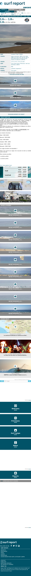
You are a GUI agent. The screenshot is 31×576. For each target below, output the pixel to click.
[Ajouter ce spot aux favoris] (29, 381)
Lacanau (7, 11)
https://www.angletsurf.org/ (6, 165)
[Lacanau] (20, 14)
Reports (15, 476)
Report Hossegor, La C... (15, 215)
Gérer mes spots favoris (10, 481)
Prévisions (4, 551)
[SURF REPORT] (8, 543)
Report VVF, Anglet (15, 85)
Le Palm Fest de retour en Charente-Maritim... (15, 355)
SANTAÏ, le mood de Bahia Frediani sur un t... (15, 374)
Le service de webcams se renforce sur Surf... (15, 335)
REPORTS (3, 550)
